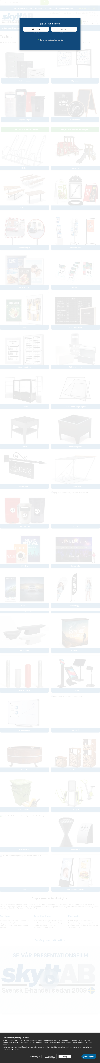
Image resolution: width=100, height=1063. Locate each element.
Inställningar (35, 1057)
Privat (64, 29)
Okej (65, 1057)
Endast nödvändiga (50, 1057)
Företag (36, 29)
